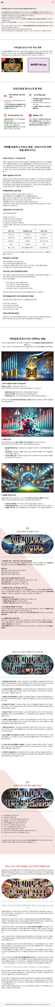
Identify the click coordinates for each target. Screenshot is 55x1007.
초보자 (19, 22)
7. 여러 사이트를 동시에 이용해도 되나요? (14, 827)
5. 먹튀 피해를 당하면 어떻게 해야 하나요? (15, 823)
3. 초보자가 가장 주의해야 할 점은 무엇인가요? (16, 819)
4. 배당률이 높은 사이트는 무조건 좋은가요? (15, 821)
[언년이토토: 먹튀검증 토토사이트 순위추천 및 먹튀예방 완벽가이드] (2, 2)
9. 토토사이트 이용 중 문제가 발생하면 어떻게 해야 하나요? (19, 830)
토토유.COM (27, 265)
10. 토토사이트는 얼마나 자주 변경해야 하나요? (16, 832)
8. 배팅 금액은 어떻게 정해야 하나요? (13, 828)
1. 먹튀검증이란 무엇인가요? (11, 815)
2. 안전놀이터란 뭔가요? (9, 817)
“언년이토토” (47, 13)
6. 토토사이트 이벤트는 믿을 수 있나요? (14, 825)
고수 (24, 22)
